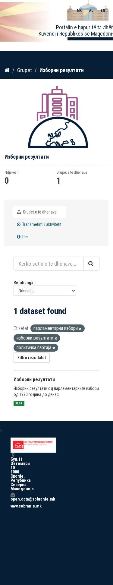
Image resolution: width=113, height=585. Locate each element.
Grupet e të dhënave (39, 212)
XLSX (18, 403)
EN (103, 10)
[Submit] (91, 263)
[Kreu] (7, 70)
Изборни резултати (61, 70)
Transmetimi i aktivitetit (41, 224)
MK (79, 10)
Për (24, 236)
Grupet (24, 70)
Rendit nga (23, 282)
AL (91, 10)
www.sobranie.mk (13, 506)
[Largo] (80, 329)
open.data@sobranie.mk (13, 499)
